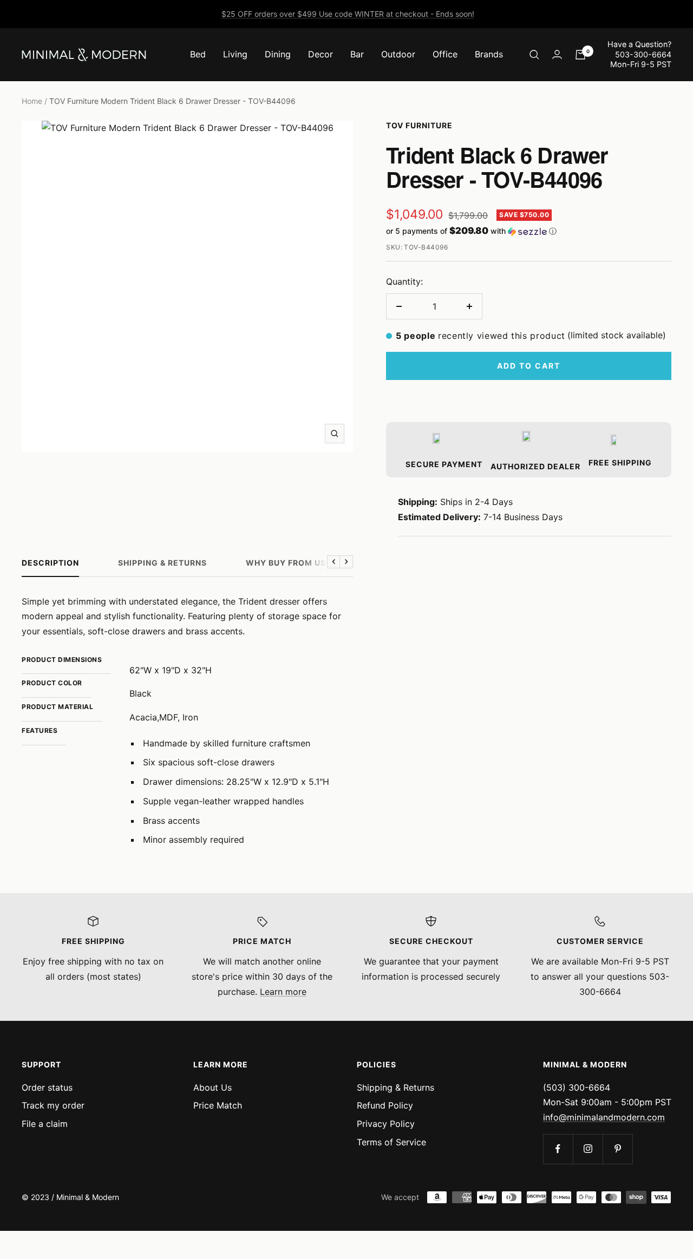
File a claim (45, 1123)
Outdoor (398, 54)
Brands (489, 54)
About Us (212, 1087)
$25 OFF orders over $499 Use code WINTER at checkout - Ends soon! (347, 13)
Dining (278, 54)
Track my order (53, 1105)
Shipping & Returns (162, 562)
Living (235, 54)
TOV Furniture (419, 125)
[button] (528, 231)
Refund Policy (385, 1105)
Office (445, 54)
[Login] (557, 54)
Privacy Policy (386, 1123)
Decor (320, 54)
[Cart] (580, 55)
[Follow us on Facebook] (558, 1149)
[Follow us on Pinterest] (617, 1149)
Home (32, 101)
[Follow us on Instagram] (588, 1149)
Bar (357, 54)
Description (50, 562)
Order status (47, 1087)
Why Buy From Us (286, 562)
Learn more (283, 991)
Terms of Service (391, 1142)
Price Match (217, 1105)
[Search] (534, 55)
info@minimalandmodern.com (604, 1117)
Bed (198, 54)
